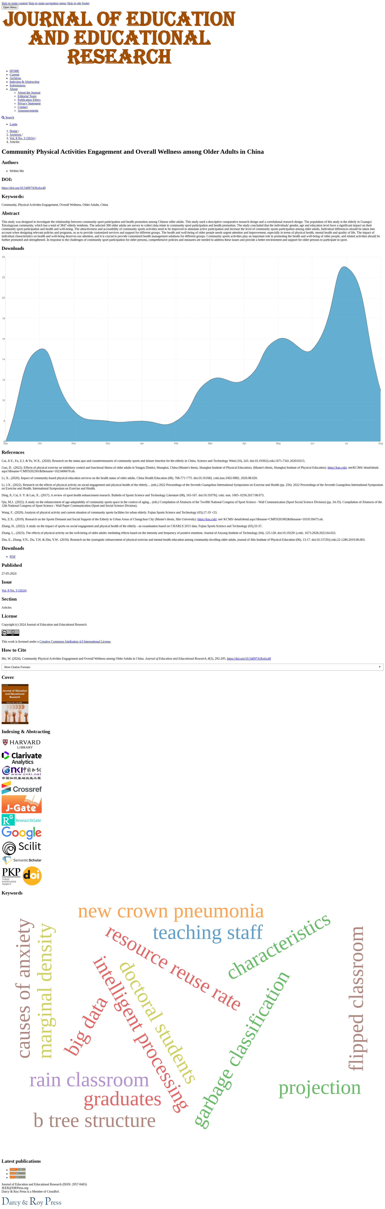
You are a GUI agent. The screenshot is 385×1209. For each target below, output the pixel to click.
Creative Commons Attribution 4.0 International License (75, 641)
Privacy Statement (29, 103)
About (14, 89)
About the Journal (29, 92)
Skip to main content (15, 3)
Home (14, 131)
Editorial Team (27, 96)
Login (13, 124)
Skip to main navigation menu (47, 3)
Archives (15, 78)
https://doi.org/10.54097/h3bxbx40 (24, 188)
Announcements (28, 110)
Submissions (17, 85)
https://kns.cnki (337, 467)
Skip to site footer (78, 3)
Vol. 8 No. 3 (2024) (22, 138)
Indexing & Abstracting (24, 81)
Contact (22, 107)
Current (14, 74)
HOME (14, 71)
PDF (13, 556)
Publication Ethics (29, 100)
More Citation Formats (17, 667)
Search (9, 117)
